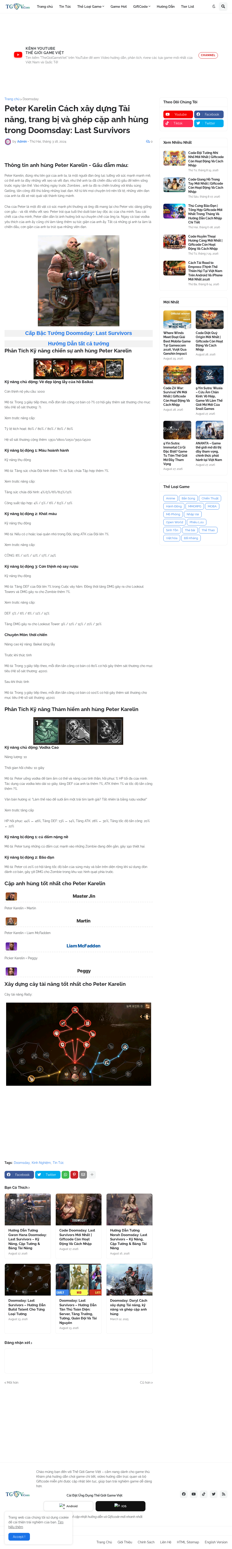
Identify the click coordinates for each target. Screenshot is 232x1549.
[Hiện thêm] (92, 1175)
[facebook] (184, 1494)
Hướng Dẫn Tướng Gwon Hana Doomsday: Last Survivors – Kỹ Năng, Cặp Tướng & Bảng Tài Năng (27, 1239)
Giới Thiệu (125, 1542)
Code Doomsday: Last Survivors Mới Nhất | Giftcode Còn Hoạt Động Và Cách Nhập (77, 1237)
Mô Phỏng (173, 514)
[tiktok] (204, 1494)
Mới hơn (12, 1382)
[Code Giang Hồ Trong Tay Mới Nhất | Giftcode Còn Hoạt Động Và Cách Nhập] (174, 184)
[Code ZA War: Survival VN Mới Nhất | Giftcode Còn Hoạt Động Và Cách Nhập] (177, 375)
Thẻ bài (190, 530)
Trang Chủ (104, 1542)
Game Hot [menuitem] (119, 7)
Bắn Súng (188, 498)
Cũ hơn (145, 1382)
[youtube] (194, 1494)
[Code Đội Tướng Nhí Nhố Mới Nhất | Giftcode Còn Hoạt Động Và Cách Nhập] (174, 158)
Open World (174, 522)
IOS (123, 1506)
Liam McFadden (83, 946)
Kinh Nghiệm (41, 1163)
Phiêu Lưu (197, 522)
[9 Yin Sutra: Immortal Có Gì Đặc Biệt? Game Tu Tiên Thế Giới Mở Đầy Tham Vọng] (177, 430)
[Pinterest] (74, 1175)
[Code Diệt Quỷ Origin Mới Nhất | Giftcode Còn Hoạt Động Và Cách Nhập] (210, 319)
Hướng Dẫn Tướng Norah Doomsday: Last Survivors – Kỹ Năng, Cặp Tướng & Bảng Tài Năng (128, 1239)
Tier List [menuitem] (187, 7)
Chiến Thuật (210, 498)
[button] (214, 6)
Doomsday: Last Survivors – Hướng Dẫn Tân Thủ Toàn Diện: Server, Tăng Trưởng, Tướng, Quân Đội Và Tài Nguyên (78, 1312)
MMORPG (194, 506)
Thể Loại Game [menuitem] (89, 7)
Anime (170, 498)
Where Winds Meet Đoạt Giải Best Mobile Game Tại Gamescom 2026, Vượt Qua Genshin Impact (177, 343)
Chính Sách (146, 1542)
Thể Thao (208, 530)
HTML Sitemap (188, 1542)
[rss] (223, 1494)
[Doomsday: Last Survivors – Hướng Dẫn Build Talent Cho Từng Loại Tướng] (28, 1280)
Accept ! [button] (19, 1537)
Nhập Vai (193, 514)
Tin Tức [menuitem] (65, 7)
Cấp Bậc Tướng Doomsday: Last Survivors (78, 333)
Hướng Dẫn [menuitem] (166, 7)
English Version (216, 1542)
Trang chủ (12, 99)
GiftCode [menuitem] (140, 7)
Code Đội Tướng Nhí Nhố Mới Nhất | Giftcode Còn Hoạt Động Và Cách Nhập (206, 159)
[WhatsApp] (65, 1175)
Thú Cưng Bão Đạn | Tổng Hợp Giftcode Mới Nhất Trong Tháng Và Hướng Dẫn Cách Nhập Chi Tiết (205, 214)
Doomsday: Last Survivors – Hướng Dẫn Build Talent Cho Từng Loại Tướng (27, 1307)
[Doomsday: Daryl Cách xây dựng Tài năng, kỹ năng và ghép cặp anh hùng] (129, 1280)
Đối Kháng (191, 538)
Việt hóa (171, 538)
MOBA (212, 506)
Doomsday (31, 99)
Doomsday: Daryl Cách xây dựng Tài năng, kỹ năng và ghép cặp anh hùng (128, 1307)
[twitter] (214, 1494)
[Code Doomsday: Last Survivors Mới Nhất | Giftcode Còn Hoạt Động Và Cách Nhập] (79, 1209)
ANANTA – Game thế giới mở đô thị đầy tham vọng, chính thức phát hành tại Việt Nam (209, 451)
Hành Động (174, 506)
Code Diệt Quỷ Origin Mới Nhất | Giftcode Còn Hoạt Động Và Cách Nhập (209, 341)
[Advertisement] (116, 55)
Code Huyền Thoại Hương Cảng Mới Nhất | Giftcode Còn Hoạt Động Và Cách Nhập (205, 243)
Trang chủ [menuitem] (45, 7)
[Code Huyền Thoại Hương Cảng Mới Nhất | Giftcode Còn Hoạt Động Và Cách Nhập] (174, 241)
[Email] (83, 1175)
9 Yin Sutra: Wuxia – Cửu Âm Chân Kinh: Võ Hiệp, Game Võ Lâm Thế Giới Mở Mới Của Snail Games (209, 398)
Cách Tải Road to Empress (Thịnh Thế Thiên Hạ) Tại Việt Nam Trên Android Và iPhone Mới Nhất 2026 (205, 271)
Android (71, 1506)
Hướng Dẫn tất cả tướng (78, 344)
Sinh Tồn (172, 530)
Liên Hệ (165, 1542)
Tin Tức (58, 1163)
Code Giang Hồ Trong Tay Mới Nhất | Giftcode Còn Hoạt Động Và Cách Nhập (205, 186)
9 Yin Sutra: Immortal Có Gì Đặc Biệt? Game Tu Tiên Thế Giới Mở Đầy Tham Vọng (175, 453)
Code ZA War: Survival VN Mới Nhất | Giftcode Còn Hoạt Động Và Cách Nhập (176, 396)
